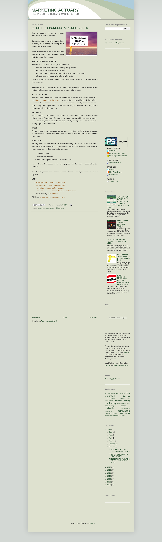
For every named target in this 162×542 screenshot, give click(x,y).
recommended (126, 408)
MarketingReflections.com (118, 156)
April (111, 438)
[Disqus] (64, 246)
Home (65, 317)
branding (126, 396)
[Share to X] (38, 205)
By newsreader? (111, 43)
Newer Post (36, 317)
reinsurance (108, 411)
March (111, 441)
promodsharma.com (121, 365)
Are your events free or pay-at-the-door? (50, 185)
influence (118, 401)
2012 (109, 470)
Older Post (93, 317)
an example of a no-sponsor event (52, 197)
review (115, 413)
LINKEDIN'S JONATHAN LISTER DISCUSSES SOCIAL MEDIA (118, 241)
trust (120, 416)
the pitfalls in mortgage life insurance (45, 100)
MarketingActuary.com (117, 153)
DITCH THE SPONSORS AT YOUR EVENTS (60, 27)
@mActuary (113, 151)
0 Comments (60, 208)
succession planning (111, 415)
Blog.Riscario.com (115, 172)
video (123, 415)
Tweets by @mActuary (112, 379)
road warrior (124, 413)
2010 (109, 476)
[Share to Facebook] (41, 205)
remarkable (124, 410)
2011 (109, 473)
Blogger (92, 523)
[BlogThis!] (36, 205)
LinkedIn (108, 365)
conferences (41, 208)
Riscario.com (113, 175)
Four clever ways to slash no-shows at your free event (56, 191)
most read (120, 403)
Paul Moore (53, 194)
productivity (109, 408)
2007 (109, 485)
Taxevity (126, 352)
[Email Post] (70, 205)
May (110, 435)
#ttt (106, 393)
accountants (111, 393)
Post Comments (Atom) (49, 321)
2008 (109, 482)
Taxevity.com (113, 181)
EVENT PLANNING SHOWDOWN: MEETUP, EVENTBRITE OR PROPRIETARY (123, 279)
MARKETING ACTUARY (55, 10)
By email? (120, 43)
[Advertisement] (65, 297)
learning (127, 401)
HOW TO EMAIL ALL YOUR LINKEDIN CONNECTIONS (119, 450)
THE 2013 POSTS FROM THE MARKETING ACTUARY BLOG (119, 461)
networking (109, 406)
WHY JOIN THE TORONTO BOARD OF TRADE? (122, 223)
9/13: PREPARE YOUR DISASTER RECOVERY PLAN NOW (123, 257)
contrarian (109, 401)
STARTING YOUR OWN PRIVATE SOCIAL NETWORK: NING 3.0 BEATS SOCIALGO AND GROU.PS (118, 201)
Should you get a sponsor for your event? (51, 182)
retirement (108, 413)
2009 (109, 479)
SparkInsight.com (115, 163)
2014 (109, 429)
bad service (120, 393)
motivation (126, 404)
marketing (110, 403)
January (112, 447)
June (111, 432)
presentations (50, 208)
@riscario (112, 169)
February (112, 444)
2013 (109, 467)
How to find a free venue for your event (50, 188)
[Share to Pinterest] (43, 205)
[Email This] (34, 205)
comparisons (110, 398)
